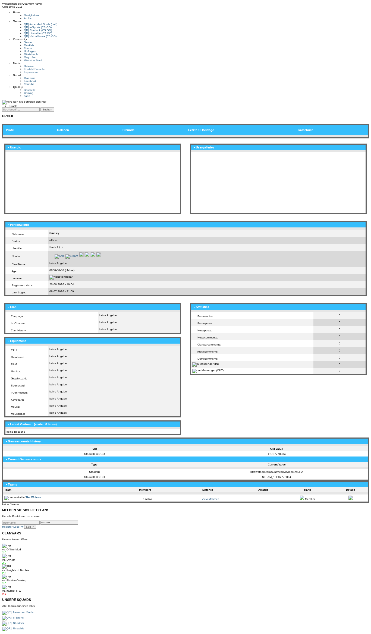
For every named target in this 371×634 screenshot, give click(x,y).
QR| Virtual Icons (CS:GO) (40, 36)
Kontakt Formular (34, 69)
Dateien (29, 66)
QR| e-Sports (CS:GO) (38, 27)
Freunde (128, 130)
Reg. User (30, 57)
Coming (28, 92)
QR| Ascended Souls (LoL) (40, 24)
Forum (28, 48)
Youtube (29, 84)
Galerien (63, 130)
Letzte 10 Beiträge (201, 130)
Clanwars (29, 78)
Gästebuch (31, 54)
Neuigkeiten (31, 15)
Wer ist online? (33, 60)
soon (27, 95)
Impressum (30, 72)
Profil (10, 130)
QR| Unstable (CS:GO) (38, 33)
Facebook (30, 81)
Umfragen (30, 51)
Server (28, 42)
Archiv (28, 18)
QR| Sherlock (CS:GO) (38, 30)
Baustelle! (30, 89)
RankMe (29, 45)
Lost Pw (18, 526)
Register (7, 526)
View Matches (210, 498)
